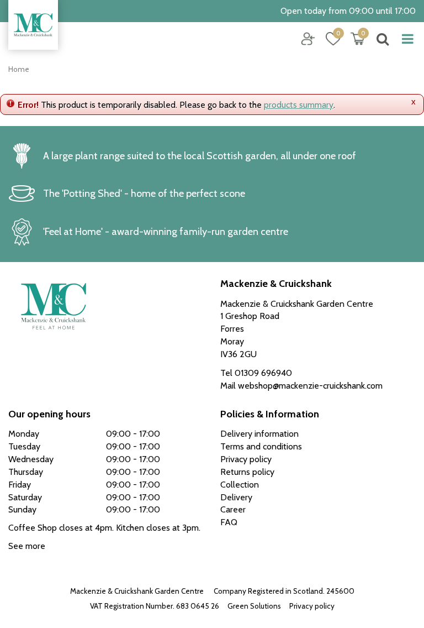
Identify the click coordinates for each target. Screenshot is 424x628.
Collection (239, 484)
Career (233, 509)
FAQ (228, 522)
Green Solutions (254, 605)
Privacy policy (312, 605)
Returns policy (247, 472)
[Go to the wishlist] (328, 39)
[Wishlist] (333, 38)
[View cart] (357, 38)
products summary (298, 105)
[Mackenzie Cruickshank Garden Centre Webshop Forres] (33, 25)
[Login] (308, 38)
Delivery (236, 497)
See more (26, 546)
